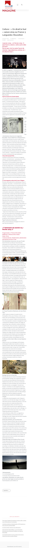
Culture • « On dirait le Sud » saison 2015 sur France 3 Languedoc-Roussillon (14, 32)
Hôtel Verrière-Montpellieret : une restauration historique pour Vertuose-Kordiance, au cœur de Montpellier (12, 531)
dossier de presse (8, 475)
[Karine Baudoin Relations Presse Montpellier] (9, 5)
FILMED (4, 40)
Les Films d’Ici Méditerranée (18, 215)
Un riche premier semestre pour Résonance (11, 527)
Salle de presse (10, 40)
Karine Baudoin (5, 480)
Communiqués (21, 38)
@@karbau (14, 38)
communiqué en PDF (9, 474)
